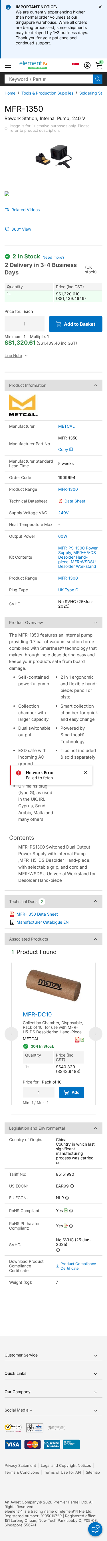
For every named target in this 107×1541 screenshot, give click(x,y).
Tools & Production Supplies (47, 93)
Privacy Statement (20, 1465)
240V (63, 512)
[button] (8, 65)
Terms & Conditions (22, 1472)
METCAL (66, 426)
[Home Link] (44, 65)
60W (62, 536)
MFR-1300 (68, 489)
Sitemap (93, 1472)
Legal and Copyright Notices (66, 1465)
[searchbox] (49, 79)
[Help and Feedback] (95, 1529)
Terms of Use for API (62, 1472)
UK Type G (68, 589)
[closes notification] (100, 7)
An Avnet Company (22, 1502)
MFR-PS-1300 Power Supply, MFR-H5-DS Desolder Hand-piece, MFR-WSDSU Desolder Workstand (78, 557)
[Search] (97, 79)
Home (10, 93)
